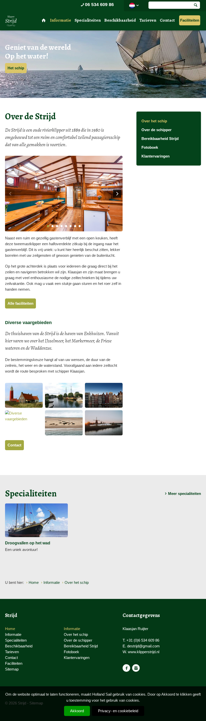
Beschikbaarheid (120, 20)
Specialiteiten (88, 20)
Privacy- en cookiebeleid (118, 711)
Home (10, 629)
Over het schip (154, 121)
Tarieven (147, 20)
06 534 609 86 (99, 4)
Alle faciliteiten (20, 303)
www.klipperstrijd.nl (143, 652)
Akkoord (77, 711)
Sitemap (12, 669)
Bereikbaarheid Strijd (160, 138)
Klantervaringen (155, 156)
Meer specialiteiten (184, 493)
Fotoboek (149, 147)
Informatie (60, 20)
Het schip (16, 68)
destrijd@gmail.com (143, 646)
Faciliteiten (189, 20)
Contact (167, 20)
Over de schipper (156, 130)
